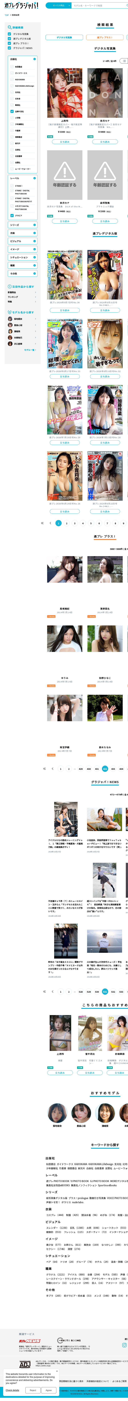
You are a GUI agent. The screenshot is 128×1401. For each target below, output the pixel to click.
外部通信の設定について (98, 1381)
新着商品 (12, 292)
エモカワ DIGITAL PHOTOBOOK (22, 207)
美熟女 (92, 1244)
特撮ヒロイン (57, 1283)
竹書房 (17, 130)
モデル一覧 (29, 349)
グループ (85, 1261)
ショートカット (115, 1227)
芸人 (98, 1283)
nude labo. (78, 1202)
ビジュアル (15, 241)
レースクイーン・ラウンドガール (68, 1278)
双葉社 (17, 162)
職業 (12, 265)
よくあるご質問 (119, 1381)
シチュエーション (19, 257)
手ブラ (54, 1295)
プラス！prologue (78, 1198)
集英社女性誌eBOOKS (58, 1185)
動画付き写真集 (97, 1198)
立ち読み (65, 141)
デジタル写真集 (21, 34)
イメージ (14, 249)
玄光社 (17, 92)
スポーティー (97, 1232)
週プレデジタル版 (22, 38)
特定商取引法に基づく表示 (71, 1381)
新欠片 (17, 143)
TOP (7, 15)
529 (89, 991)
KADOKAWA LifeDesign (24, 86)
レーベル (14, 178)
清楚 (75, 1249)
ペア (52, 1261)
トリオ (67, 1261)
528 (81, 991)
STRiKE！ (19, 186)
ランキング (13, 296)
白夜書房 (18, 156)
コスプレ (55, 1215)
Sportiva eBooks (107, 1185)
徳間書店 (18, 137)
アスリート (115, 1283)
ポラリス (66, 1202)
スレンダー (57, 1227)
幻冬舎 (17, 98)
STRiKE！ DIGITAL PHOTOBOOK (22, 192)
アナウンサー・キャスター (110, 1278)
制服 (73, 1215)
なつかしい (112, 1244)
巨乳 (77, 1227)
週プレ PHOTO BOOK (57, 1181)
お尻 (94, 1227)
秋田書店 (18, 66)
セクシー (56, 1249)
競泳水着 (90, 1215)
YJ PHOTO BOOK (80, 1181)
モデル (111, 1274)
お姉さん (73, 1244)
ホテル (102, 1261)
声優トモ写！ (53, 1202)
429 (81, 768)
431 (97, 768)
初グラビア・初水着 (78, 1295)
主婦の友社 (19, 111)
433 (113, 768)
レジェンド (80, 1283)
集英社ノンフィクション (84, 1185)
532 (113, 991)
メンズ (102, 1295)
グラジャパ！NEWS (22, 48)
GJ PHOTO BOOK (99, 1181)
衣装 (12, 233)
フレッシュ (74, 1232)
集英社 (17, 105)
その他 (13, 273)
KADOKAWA (20, 79)
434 (121, 768)
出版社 (13, 59)
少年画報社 (19, 124)
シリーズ (14, 224)
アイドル (77, 1274)
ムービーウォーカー (23, 169)
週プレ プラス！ (21, 43)
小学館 (17, 117)
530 (97, 991)
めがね (108, 1215)
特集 (10, 301)
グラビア (18, 215)
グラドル (56, 1274)
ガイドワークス (21, 73)
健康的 (54, 1232)
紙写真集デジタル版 (56, 1198)
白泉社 (17, 149)
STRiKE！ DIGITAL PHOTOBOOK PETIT (23, 200)
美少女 (54, 1244)
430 (89, 768)
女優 (94, 1274)
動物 (118, 1295)
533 (121, 991)
